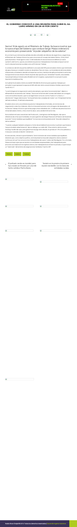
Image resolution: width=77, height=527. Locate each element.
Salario (17, 154)
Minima (9, 154)
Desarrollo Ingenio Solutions (56, 523)
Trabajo (26, 154)
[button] (31, 35)
